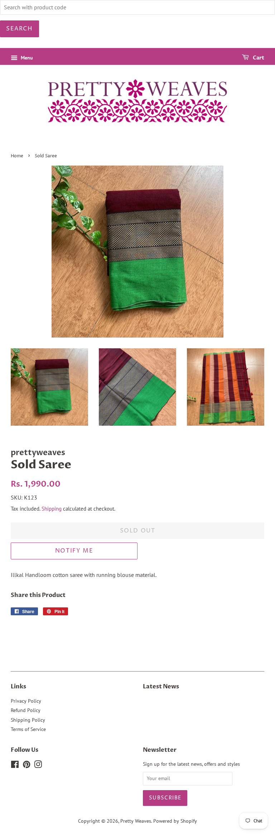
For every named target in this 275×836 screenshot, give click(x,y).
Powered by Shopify (175, 821)
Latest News (161, 687)
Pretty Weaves (135, 821)
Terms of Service (28, 729)
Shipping (52, 508)
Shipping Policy (28, 720)
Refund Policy (25, 710)
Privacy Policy (26, 701)
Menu (26, 57)
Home (17, 156)
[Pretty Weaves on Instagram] (38, 766)
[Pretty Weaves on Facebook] (15, 766)
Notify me (74, 551)
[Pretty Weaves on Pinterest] (26, 766)
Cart (258, 57)
